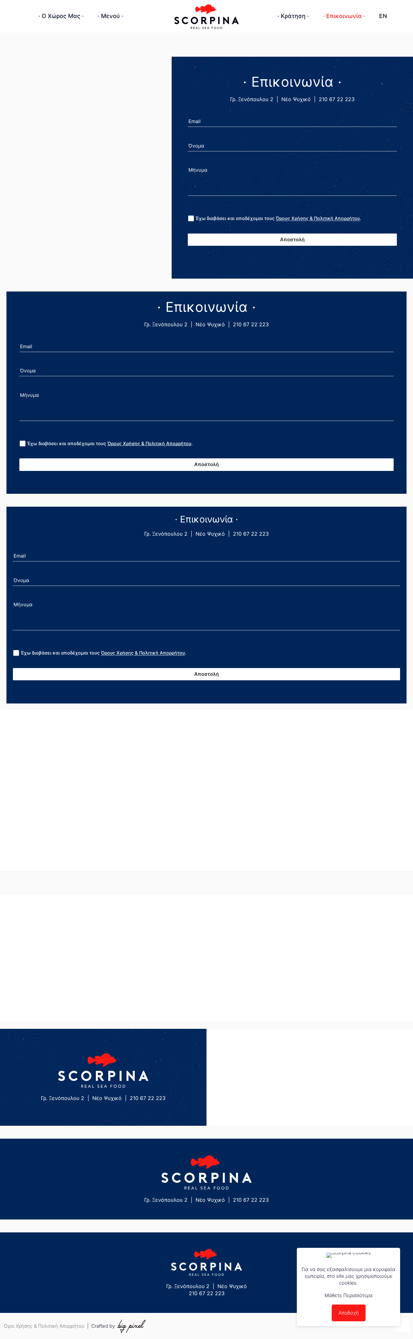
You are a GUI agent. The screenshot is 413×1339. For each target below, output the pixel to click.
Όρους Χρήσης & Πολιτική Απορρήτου (318, 218)
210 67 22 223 (337, 99)
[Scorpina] (206, 16)
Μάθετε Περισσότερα (349, 1295)
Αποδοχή (348, 1313)
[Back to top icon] (402, 1325)
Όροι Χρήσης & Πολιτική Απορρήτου (44, 1326)
